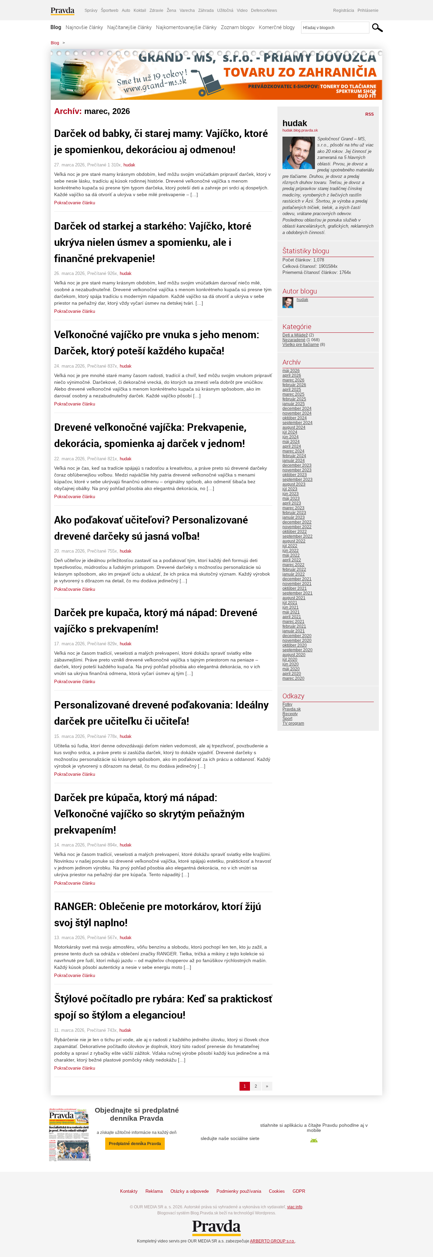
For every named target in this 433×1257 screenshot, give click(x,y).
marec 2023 (293, 508)
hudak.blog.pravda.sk (300, 130)
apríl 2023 (291, 503)
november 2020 (297, 640)
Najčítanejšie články (129, 27)
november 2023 (297, 470)
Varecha (187, 10)
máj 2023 (291, 498)
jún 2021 (290, 607)
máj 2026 (291, 370)
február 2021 (294, 626)
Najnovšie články (84, 27)
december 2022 (297, 522)
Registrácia (343, 10)
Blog (55, 27)
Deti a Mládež (295, 335)
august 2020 (293, 654)
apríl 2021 (291, 616)
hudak (129, 164)
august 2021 (293, 598)
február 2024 (294, 455)
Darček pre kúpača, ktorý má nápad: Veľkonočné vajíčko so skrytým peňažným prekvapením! (149, 813)
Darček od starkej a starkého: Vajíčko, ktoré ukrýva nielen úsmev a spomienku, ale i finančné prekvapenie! (152, 242)
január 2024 (293, 460)
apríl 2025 (291, 389)
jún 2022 (290, 550)
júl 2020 (289, 659)
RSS (369, 114)
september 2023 (297, 479)
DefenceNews (264, 10)
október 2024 (294, 418)
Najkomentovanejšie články (186, 27)
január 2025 (293, 403)
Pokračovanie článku (74, 202)
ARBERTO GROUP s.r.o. (272, 1241)
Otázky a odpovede (189, 1191)
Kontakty (129, 1191)
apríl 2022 (291, 560)
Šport (287, 718)
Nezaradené (293, 339)
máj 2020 (291, 669)
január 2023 (293, 517)
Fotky (287, 704)
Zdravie (156, 10)
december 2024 (297, 408)
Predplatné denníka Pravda (135, 1143)
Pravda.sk (291, 709)
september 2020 (297, 650)
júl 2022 (289, 545)
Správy (91, 10)
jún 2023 (290, 493)
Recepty (290, 714)
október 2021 (294, 588)
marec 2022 (293, 564)
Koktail (140, 10)
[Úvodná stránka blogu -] (216, 74)
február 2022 (294, 569)
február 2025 (294, 399)
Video (242, 10)
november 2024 (297, 413)
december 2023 (297, 465)
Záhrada (206, 10)
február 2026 (294, 384)
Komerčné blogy (277, 27)
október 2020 (294, 645)
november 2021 (297, 583)
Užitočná (225, 10)
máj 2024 (291, 441)
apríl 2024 (291, 446)
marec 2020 (293, 678)
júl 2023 (289, 489)
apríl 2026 (291, 375)
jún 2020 (290, 664)
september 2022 (297, 536)
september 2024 (297, 422)
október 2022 (294, 531)
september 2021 (297, 593)
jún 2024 (290, 437)
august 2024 (293, 427)
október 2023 (294, 474)
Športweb (109, 10)
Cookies (277, 1191)
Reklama (154, 1191)
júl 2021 (289, 602)
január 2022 (293, 574)
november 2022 (297, 527)
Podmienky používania (238, 1191)
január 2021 (293, 631)
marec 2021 (293, 621)
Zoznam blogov (237, 27)
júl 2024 (289, 432)
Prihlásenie (368, 10)
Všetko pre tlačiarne (300, 344)
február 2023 (294, 512)
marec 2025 (293, 394)
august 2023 (293, 484)
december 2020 (297, 635)
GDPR (299, 1191)
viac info (294, 1207)
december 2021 (297, 579)
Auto (126, 10)
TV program (293, 723)
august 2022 (293, 541)
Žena (171, 10)
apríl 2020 (291, 673)
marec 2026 (293, 380)
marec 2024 (293, 451)
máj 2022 (291, 555)
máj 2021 (291, 612)
